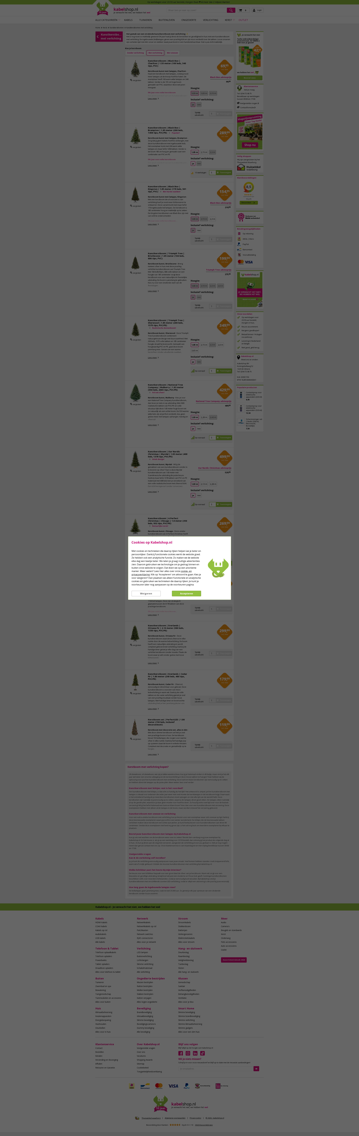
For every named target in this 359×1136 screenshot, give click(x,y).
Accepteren (186, 593)
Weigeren (146, 593)
